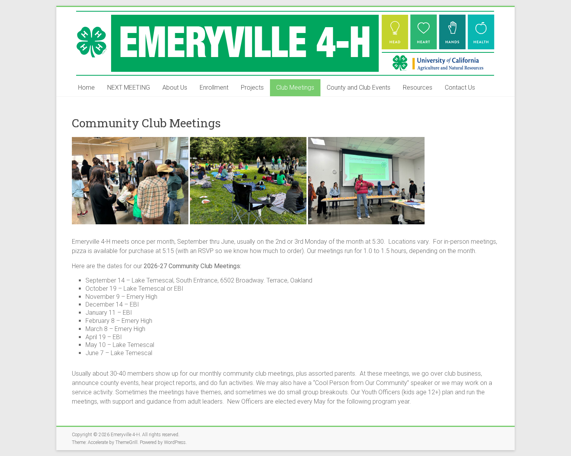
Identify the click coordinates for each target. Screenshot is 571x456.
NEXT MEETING (128, 87)
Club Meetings (295, 87)
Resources (417, 87)
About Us (174, 87)
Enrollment (214, 87)
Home (86, 87)
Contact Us (460, 87)
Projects (252, 87)
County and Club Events (358, 87)
